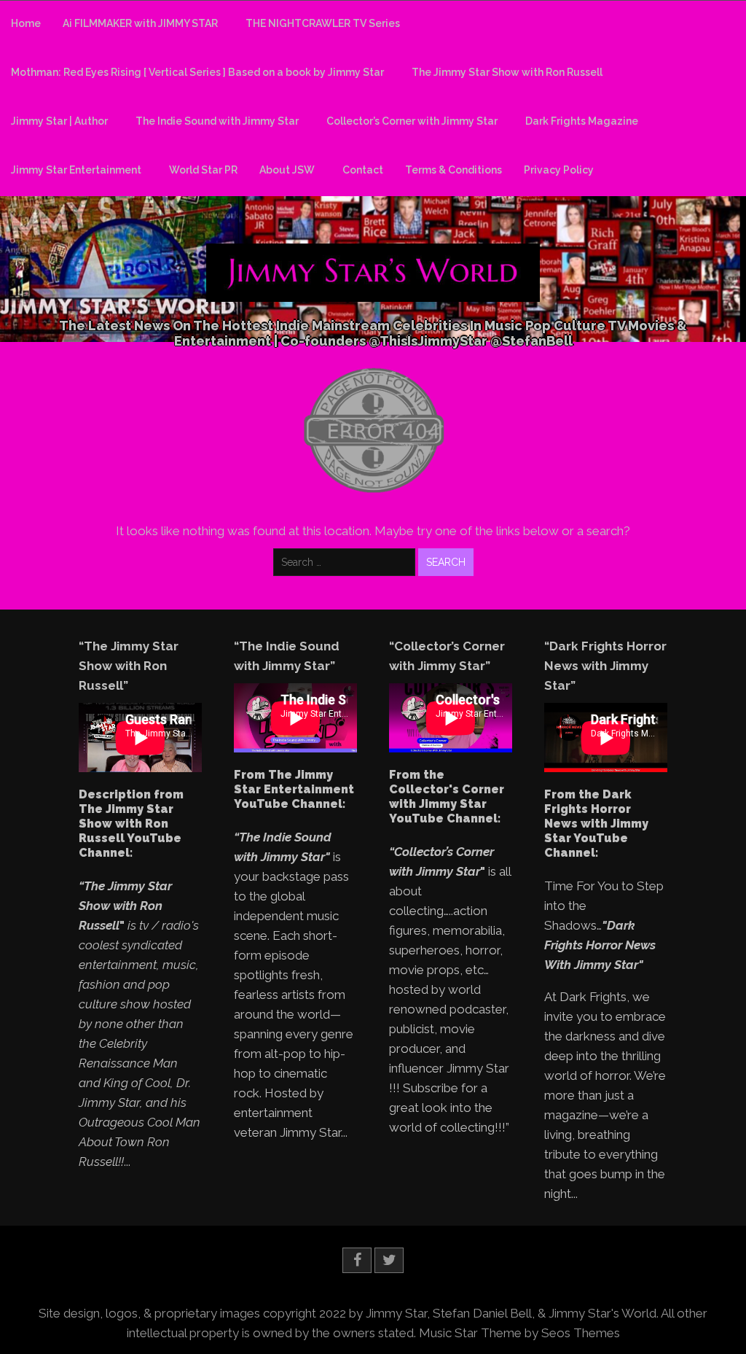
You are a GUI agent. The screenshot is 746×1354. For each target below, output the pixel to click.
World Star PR (203, 170)
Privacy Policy (559, 170)
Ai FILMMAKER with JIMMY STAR (140, 23)
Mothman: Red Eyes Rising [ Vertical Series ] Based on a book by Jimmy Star (197, 72)
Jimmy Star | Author (59, 121)
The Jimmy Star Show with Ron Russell (507, 72)
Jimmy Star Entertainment (76, 170)
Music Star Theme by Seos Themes (519, 1333)
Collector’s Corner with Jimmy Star (412, 121)
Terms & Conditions (453, 170)
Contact (362, 170)
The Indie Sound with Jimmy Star (217, 121)
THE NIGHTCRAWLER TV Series (323, 23)
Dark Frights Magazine (581, 121)
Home (26, 23)
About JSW (287, 170)
